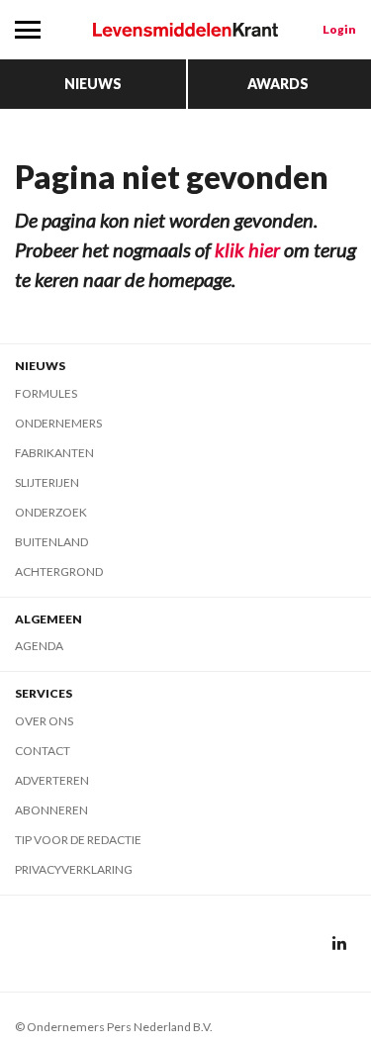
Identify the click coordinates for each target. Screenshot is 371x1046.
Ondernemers (58, 423)
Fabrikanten (54, 452)
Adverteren (52, 780)
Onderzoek (51, 512)
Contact (42, 750)
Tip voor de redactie (78, 839)
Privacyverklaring (74, 869)
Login (339, 29)
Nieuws (93, 83)
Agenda (39, 645)
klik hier (247, 249)
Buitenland (51, 541)
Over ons (44, 720)
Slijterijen (47, 482)
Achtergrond (59, 571)
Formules (46, 393)
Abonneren (51, 810)
